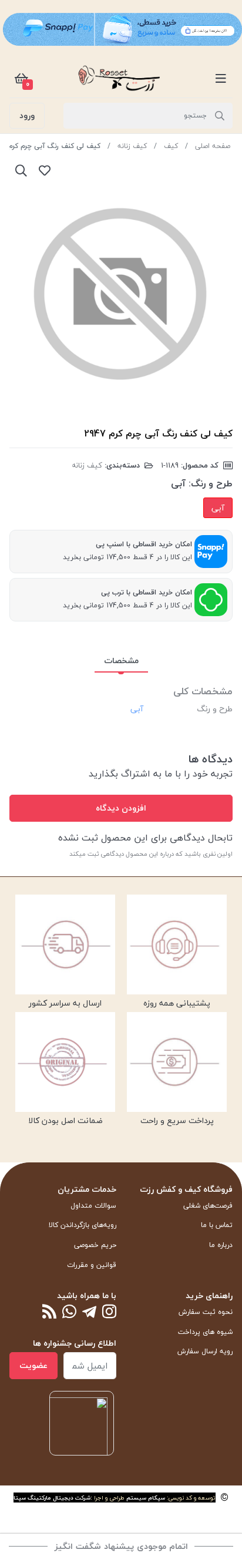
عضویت (33, 1365)
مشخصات (121, 660)
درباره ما (221, 1245)
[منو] (221, 78)
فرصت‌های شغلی (208, 1205)
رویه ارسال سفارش (205, 1351)
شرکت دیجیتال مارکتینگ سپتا (52, 1498)
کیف (171, 146)
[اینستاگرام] (109, 1312)
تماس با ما (217, 1225)
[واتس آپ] (69, 1312)
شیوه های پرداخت (205, 1332)
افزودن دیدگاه (121, 808)
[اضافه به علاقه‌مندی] (44, 170)
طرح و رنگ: (211, 483)
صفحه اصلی (212, 146)
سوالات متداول (93, 1205)
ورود (27, 115)
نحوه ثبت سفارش (206, 1312)
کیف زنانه (132, 146)
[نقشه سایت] (49, 1312)
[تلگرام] (89, 1312)
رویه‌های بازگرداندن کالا (82, 1225)
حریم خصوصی (95, 1245)
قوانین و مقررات (91, 1265)
